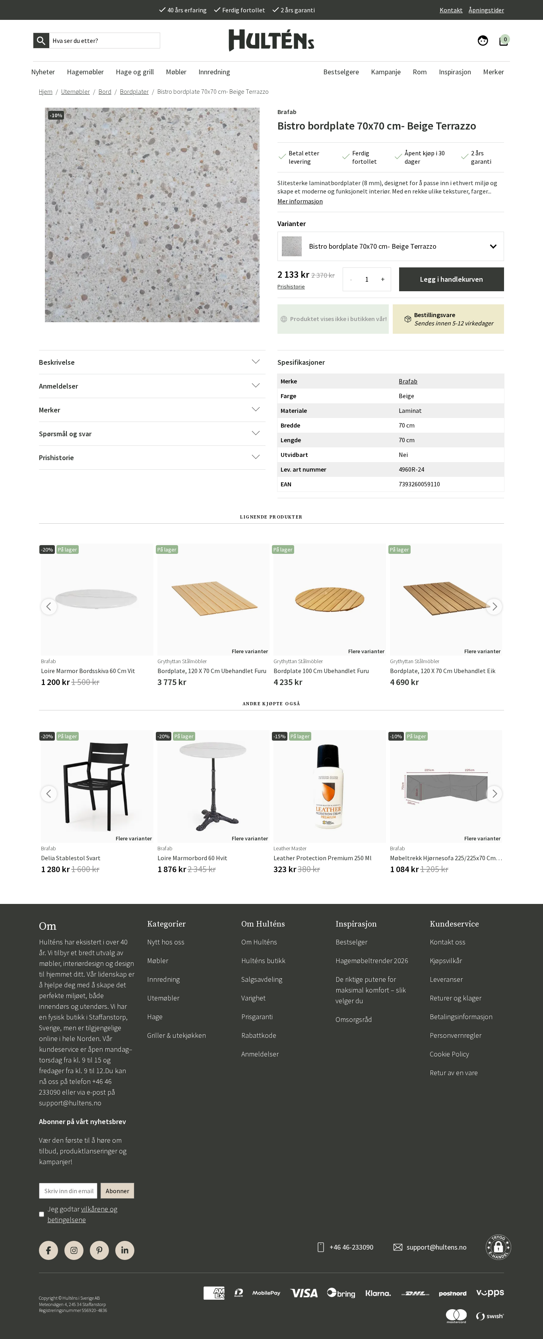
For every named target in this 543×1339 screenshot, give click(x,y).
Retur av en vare (454, 1072)
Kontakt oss (447, 941)
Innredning (163, 979)
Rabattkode (258, 1035)
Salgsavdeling (261, 979)
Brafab (287, 112)
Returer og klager (455, 997)
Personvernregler (455, 1035)
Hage (155, 1016)
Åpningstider (486, 10)
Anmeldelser (260, 1053)
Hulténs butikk (263, 960)
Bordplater (134, 91)
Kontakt (451, 10)
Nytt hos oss (165, 941)
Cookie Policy (449, 1053)
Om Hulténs (259, 941)
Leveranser (446, 979)
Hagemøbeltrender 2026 (371, 960)
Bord (105, 91)
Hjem (45, 91)
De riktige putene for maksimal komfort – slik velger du (370, 990)
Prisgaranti (257, 1016)
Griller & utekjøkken (176, 1035)
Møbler (157, 960)
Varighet (253, 997)
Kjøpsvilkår (446, 960)
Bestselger (351, 941)
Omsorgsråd (353, 1019)
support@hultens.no (70, 1102)
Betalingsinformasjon (461, 1016)
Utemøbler (75, 91)
